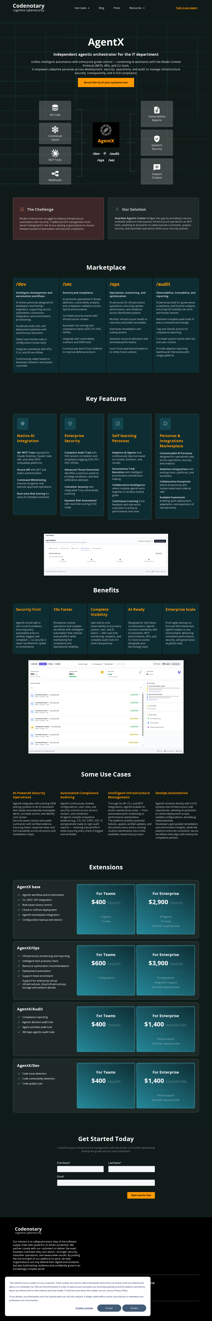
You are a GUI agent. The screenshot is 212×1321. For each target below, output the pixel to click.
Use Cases (80, 8)
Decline (134, 1308)
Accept (109, 1308)
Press (117, 8)
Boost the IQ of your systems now (106, 82)
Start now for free (141, 1195)
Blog (101, 8)
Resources (135, 8)
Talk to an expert (187, 8)
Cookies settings (84, 1308)
